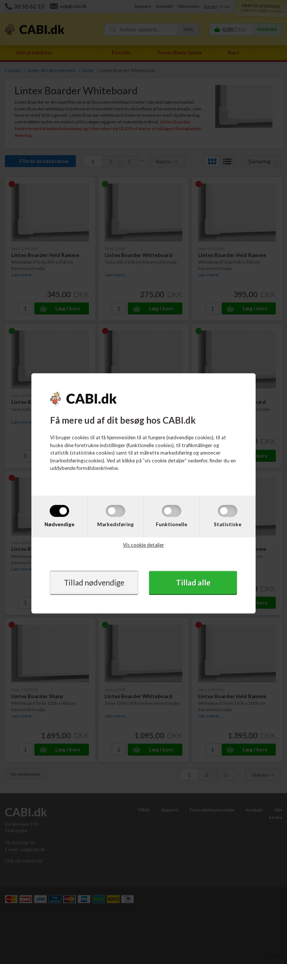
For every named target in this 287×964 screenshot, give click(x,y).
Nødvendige (59, 524)
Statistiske (227, 524)
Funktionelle (171, 524)
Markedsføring (115, 524)
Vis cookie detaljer (143, 545)
